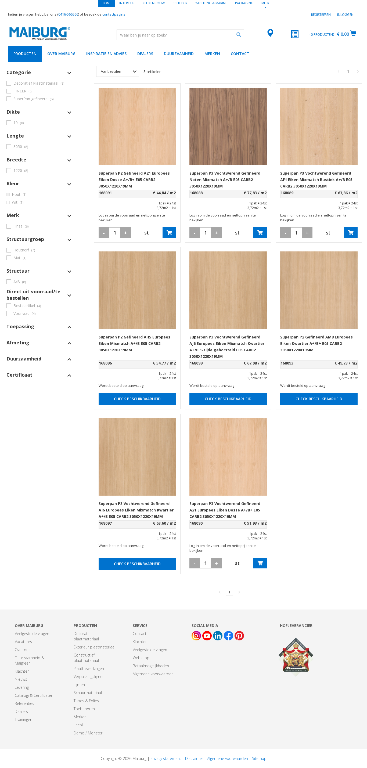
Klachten (22, 671)
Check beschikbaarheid (137, 398)
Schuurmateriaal (88, 692)
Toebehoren (84, 708)
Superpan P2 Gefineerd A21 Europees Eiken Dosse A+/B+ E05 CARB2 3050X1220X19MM (134, 180)
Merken (212, 53)
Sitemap (259, 758)
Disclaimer (194, 758)
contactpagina (113, 14)
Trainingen (23, 719)
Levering (22, 687)
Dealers (145, 53)
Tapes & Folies (86, 700)
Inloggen (345, 14)
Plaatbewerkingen (89, 668)
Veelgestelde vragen (32, 633)
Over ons (22, 649)
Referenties (24, 703)
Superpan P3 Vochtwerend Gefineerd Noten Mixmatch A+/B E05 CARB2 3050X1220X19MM (224, 180)
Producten (25, 53)
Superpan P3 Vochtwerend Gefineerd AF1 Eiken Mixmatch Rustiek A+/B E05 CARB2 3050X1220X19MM (316, 180)
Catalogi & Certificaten (34, 695)
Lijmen (79, 684)
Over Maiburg (61, 53)
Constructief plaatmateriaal (86, 657)
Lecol (78, 724)
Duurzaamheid (179, 53)
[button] (39, 72)
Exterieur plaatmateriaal (94, 647)
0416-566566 (68, 14)
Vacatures (23, 641)
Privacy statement (165, 758)
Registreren (321, 14)
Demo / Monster (88, 732)
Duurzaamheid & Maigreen (29, 660)
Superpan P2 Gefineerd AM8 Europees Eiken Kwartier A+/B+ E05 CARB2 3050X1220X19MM (316, 343)
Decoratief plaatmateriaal (86, 636)
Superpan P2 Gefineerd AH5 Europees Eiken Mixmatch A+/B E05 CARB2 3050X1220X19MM (134, 343)
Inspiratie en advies (106, 53)
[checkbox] (39, 83)
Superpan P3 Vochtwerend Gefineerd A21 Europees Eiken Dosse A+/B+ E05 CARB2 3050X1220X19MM (224, 510)
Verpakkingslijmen (89, 676)
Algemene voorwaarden (153, 673)
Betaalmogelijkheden (151, 665)
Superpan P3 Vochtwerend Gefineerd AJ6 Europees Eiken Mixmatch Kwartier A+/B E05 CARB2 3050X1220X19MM (136, 510)
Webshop (141, 657)
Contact (240, 53)
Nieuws (21, 679)
